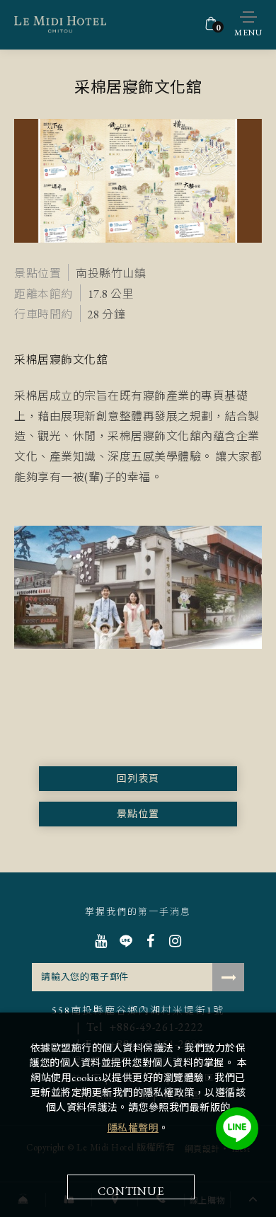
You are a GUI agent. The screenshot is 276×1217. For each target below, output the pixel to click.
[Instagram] (175, 941)
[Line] (125, 941)
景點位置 (138, 813)
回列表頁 (138, 778)
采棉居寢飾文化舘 (61, 359)
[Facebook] (150, 941)
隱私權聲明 (133, 1127)
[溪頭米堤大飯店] (60, 24)
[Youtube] (100, 941)
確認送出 (228, 977)
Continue (130, 1191)
